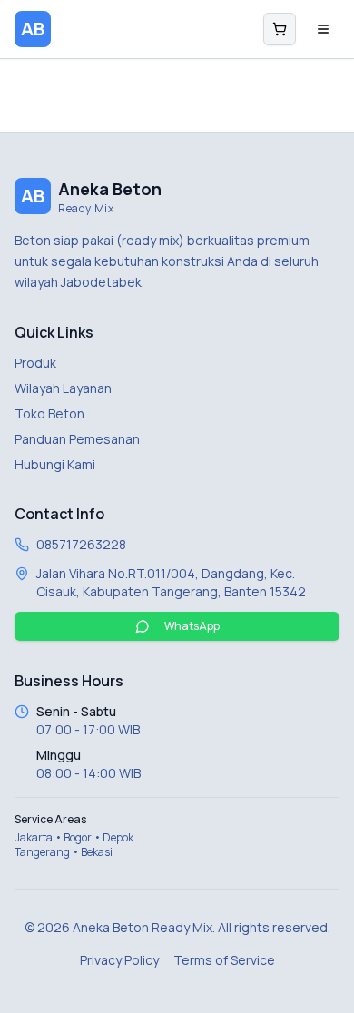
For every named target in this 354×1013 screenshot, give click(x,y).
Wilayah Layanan (63, 388)
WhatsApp (192, 626)
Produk (35, 362)
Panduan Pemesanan (77, 438)
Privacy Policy (119, 960)
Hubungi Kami (55, 464)
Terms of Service (224, 960)
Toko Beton (49, 413)
